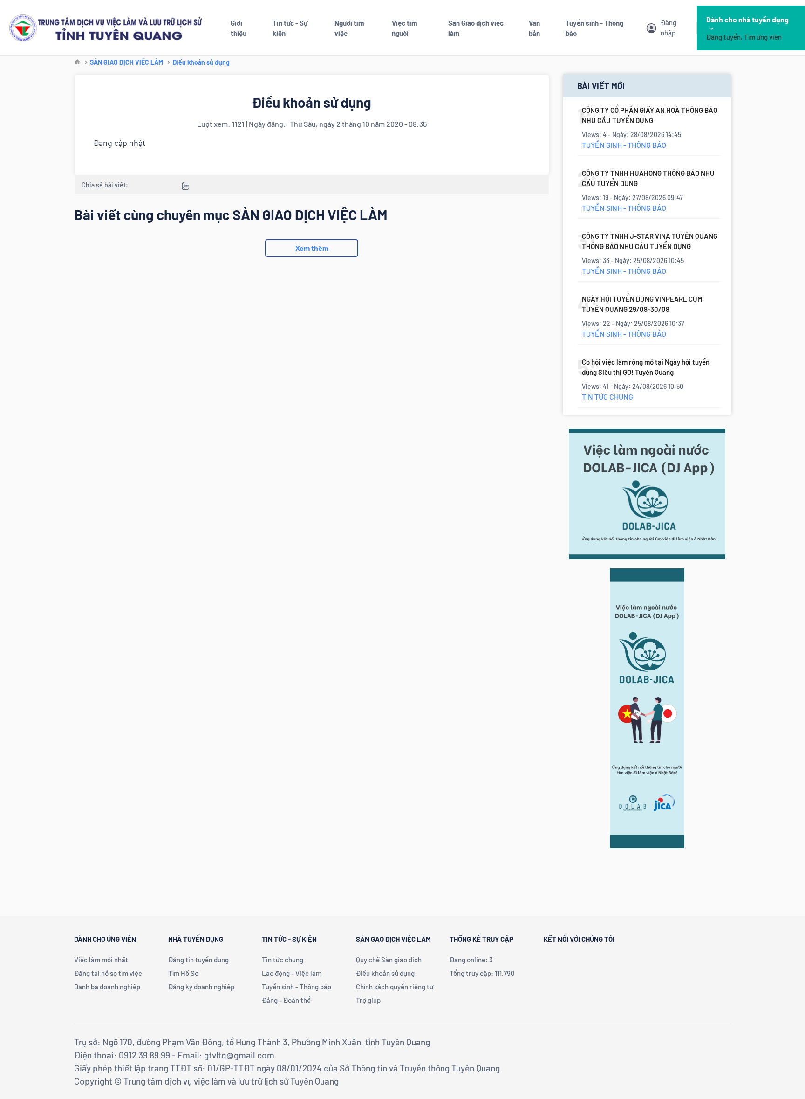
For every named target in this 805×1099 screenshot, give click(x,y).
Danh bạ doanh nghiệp (107, 986)
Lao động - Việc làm (291, 973)
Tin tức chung (282, 959)
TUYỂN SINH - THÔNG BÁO (624, 144)
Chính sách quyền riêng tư (394, 986)
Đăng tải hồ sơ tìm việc (108, 973)
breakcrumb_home (77, 62)
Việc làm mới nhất (101, 959)
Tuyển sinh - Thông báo (296, 986)
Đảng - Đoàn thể (286, 1000)
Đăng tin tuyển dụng (198, 959)
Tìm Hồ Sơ (183, 973)
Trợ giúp (368, 1000)
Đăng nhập (668, 27)
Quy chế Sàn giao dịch (389, 959)
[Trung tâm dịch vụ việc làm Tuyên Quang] (106, 26)
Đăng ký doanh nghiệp (201, 986)
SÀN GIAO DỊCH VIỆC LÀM (126, 62)
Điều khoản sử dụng (201, 62)
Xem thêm (311, 247)
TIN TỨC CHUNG (607, 396)
